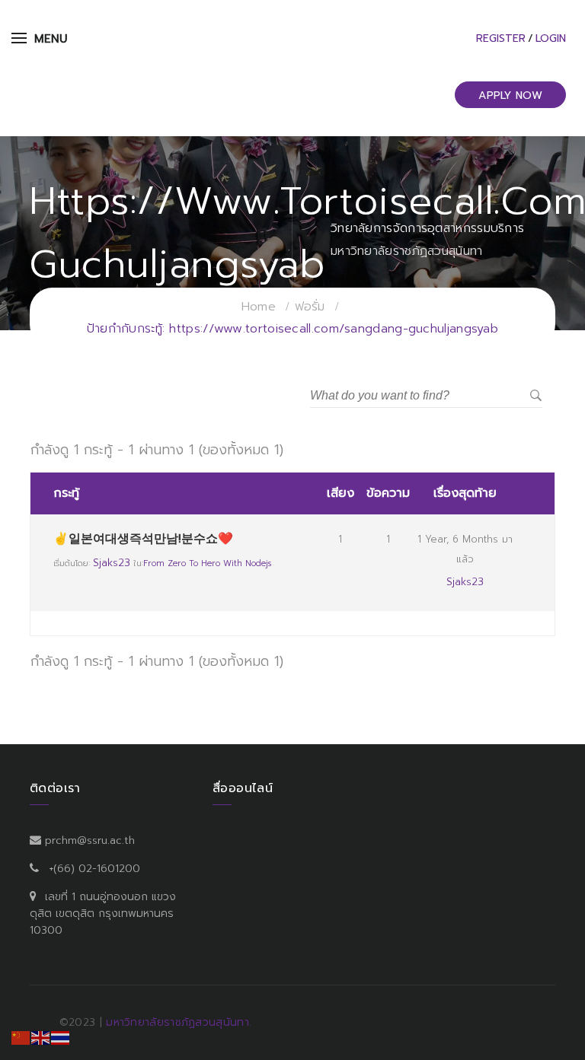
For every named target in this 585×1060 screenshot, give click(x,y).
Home (258, 307)
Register (501, 38)
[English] (41, 1037)
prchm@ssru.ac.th (90, 840)
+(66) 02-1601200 (94, 869)
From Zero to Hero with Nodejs (207, 563)
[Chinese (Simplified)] (21, 1037)
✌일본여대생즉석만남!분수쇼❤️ (143, 539)
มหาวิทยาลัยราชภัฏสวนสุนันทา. (178, 1022)
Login (550, 38)
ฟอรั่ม (310, 307)
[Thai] (61, 1037)
